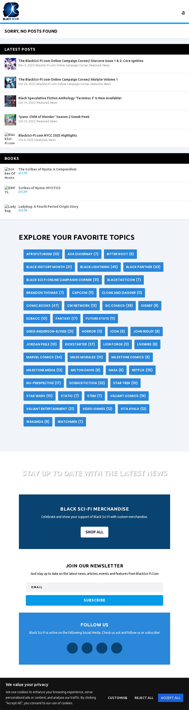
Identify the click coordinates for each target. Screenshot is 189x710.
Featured (95, 65)
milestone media (44, 370)
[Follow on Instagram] (87, 648)
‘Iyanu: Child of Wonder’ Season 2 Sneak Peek (53, 117)
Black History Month (49, 267)
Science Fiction (87, 383)
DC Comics (119, 305)
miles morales (86, 357)
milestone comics (130, 357)
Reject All (144, 698)
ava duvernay (83, 254)
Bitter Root (120, 254)
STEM (94, 396)
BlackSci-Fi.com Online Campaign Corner (62, 65)
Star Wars (39, 396)
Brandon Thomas (45, 292)
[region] (94, 694)
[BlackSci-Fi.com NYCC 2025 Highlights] (10, 138)
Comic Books (42, 305)
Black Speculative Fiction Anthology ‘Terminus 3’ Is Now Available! (69, 98)
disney (150, 305)
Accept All (170, 698)
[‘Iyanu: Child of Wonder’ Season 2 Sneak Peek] (10, 120)
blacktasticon (124, 280)
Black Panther (143, 267)
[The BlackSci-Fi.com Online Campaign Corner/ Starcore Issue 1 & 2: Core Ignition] (10, 64)
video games (97, 408)
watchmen (70, 421)
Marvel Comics (44, 357)
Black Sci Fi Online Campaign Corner (62, 280)
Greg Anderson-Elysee (50, 331)
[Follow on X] (101, 648)
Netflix (142, 370)
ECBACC (36, 318)
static (70, 396)
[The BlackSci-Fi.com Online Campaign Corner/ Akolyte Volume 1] (10, 82)
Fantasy (67, 318)
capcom (83, 292)
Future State (100, 318)
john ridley (146, 331)
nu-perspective (43, 383)
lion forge (116, 344)
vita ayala (134, 408)
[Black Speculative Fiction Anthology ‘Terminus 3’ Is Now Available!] (10, 101)
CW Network (82, 305)
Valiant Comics (128, 396)
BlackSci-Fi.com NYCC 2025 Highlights (47, 135)
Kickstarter (80, 344)
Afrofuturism (42, 254)
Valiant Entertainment (50, 408)
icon (117, 331)
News (106, 65)
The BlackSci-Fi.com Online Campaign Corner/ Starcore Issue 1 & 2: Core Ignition (80, 61)
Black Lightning (99, 267)
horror (92, 331)
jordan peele (41, 344)
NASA (116, 370)
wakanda (38, 421)
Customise (117, 698)
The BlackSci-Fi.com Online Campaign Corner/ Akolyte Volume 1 (68, 79)
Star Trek (125, 383)
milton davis (85, 370)
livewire (147, 344)
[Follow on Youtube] (116, 648)
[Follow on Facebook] (72, 648)
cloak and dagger (122, 292)
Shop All (94, 532)
